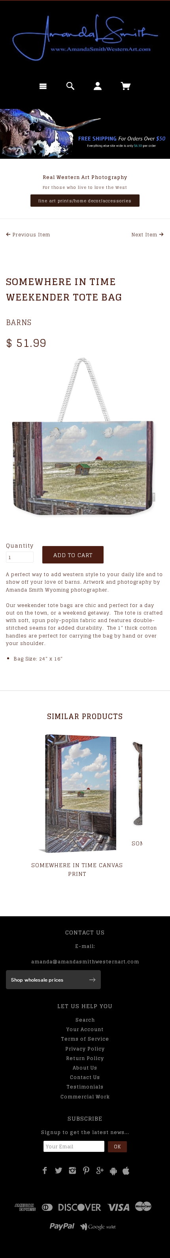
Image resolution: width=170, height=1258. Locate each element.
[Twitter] (59, 1170)
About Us (85, 1068)
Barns (19, 322)
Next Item (145, 234)
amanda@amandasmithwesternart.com (85, 961)
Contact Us (85, 1077)
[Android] (113, 1171)
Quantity (20, 545)
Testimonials (85, 1087)
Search (85, 1020)
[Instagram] (72, 1170)
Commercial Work (85, 1096)
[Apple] (126, 1171)
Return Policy (85, 1058)
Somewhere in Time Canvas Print (77, 869)
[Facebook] (45, 1170)
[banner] (85, 37)
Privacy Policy (85, 1049)
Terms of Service (85, 1039)
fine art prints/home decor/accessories (85, 200)
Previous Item (30, 234)
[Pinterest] (86, 1170)
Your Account (85, 1029)
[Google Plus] (100, 1170)
